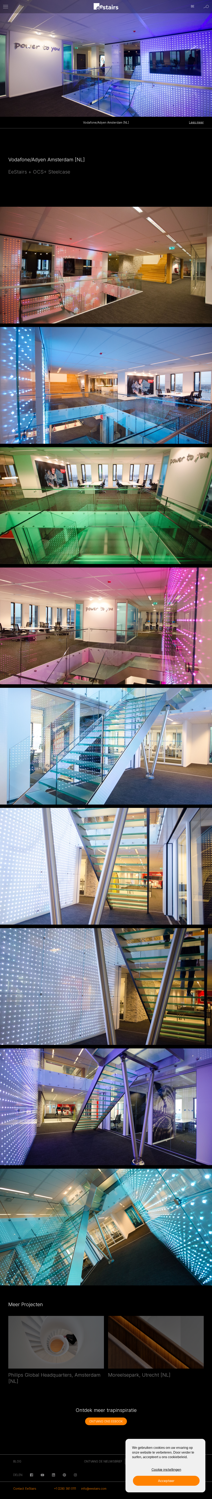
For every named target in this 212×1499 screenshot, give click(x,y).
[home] (106, 6)
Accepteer (166, 1481)
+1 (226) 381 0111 (65, 1488)
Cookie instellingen (166, 1469)
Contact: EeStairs (24, 1488)
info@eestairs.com (93, 1488)
